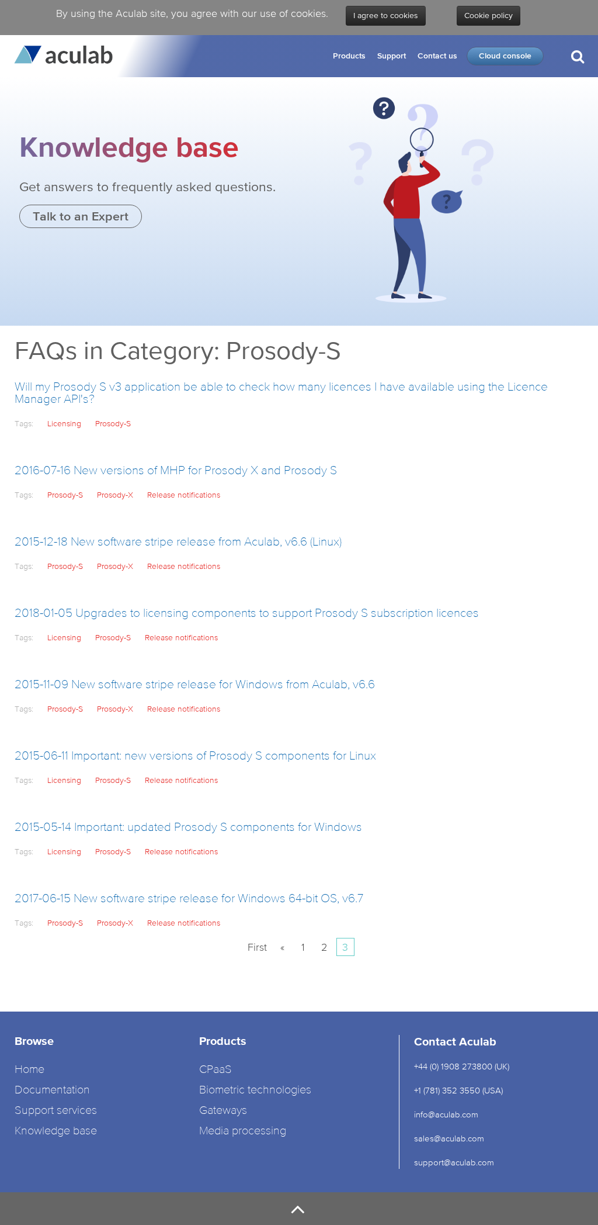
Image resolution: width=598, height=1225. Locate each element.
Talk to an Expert (80, 216)
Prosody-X (115, 494)
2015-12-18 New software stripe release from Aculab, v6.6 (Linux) (178, 542)
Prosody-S (113, 423)
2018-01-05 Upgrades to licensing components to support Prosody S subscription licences (247, 614)
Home (29, 1070)
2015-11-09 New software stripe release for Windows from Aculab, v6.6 (195, 685)
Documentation (52, 1090)
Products (349, 55)
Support (391, 55)
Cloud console (505, 55)
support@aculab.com (455, 1162)
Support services (56, 1111)
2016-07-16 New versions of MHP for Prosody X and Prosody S (176, 471)
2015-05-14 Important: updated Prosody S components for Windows (188, 828)
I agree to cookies (385, 16)
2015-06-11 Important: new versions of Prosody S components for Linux (195, 756)
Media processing (242, 1131)
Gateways (223, 1111)
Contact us (437, 55)
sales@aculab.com (449, 1138)
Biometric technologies (255, 1090)
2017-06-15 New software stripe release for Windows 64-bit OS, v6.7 (189, 899)
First (257, 947)
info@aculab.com (446, 1114)
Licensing (64, 423)
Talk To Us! (550, 104)
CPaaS (215, 1070)
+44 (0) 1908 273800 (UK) (461, 1066)
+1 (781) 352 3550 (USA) (458, 1090)
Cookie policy (488, 16)
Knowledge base (56, 1131)
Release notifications (183, 494)
